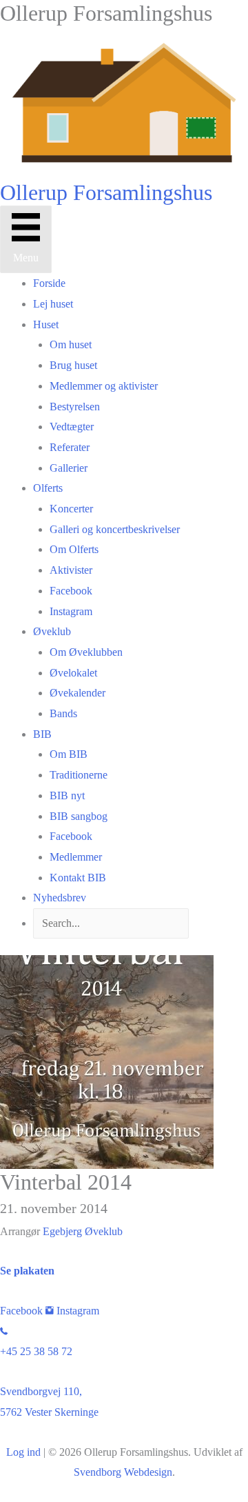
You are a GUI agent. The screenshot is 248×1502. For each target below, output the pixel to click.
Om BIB (68, 754)
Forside (49, 283)
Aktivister (71, 570)
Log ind (23, 1452)
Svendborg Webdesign (123, 1472)
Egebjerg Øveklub (83, 1231)
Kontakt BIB (78, 877)
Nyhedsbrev (59, 897)
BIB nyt (67, 795)
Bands (63, 713)
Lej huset (53, 304)
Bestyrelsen (75, 406)
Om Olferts (74, 549)
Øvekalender (77, 693)
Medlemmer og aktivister (104, 386)
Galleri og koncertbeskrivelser (115, 529)
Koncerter (71, 508)
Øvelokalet (73, 673)
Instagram (71, 611)
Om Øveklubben (86, 652)
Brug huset (73, 365)
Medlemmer (76, 857)
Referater (70, 447)
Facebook (71, 591)
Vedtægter (72, 426)
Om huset (71, 344)
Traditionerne (78, 775)
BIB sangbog (78, 816)
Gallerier (68, 468)
